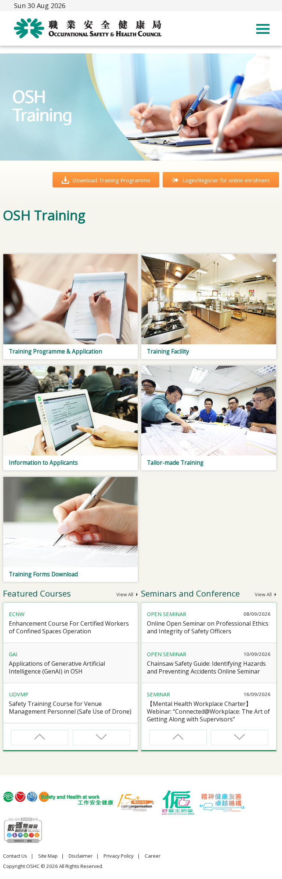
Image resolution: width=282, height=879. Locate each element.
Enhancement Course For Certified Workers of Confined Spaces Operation (69, 627)
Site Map (48, 855)
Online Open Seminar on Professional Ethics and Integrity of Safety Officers (207, 627)
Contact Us (15, 855)
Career (152, 855)
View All (125, 594)
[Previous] (39, 737)
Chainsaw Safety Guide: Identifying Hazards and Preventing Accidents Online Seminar (206, 667)
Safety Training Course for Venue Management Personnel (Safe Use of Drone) (70, 707)
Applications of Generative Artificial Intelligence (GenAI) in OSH (57, 667)
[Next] (101, 737)
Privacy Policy (119, 855)
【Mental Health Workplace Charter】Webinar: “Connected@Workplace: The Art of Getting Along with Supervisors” (208, 711)
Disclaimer (81, 855)
